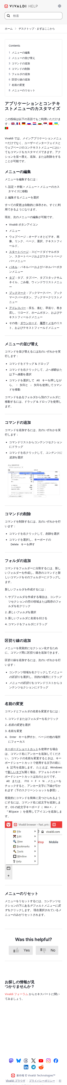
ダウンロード (28, 323)
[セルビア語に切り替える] (45, 123)
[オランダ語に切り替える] (34, 123)
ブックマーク (17, 293)
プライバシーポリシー (42, 1080)
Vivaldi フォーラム (16, 994)
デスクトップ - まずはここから (37, 28)
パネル (13, 267)
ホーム (9, 28)
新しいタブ (15, 772)
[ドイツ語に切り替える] (23, 123)
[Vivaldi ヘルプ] (21, 6)
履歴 (42, 323)
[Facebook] (55, 1060)
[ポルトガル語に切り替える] (6, 128)
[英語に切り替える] (13, 123)
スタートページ (19, 252)
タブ (12, 277)
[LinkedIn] (26, 1066)
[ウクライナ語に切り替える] (56, 123)
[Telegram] (33, 1066)
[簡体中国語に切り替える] (50, 123)
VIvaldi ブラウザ (15, 1080)
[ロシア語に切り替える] (29, 123)
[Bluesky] (18, 1060)
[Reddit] (41, 1067)
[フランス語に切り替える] (18, 123)
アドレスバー (17, 308)
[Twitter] (33, 1060)
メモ (51, 323)
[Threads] (26, 1060)
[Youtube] (41, 1060)
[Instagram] (48, 1060)
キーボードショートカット (21, 749)
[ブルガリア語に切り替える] (40, 123)
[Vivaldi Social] (11, 1060)
